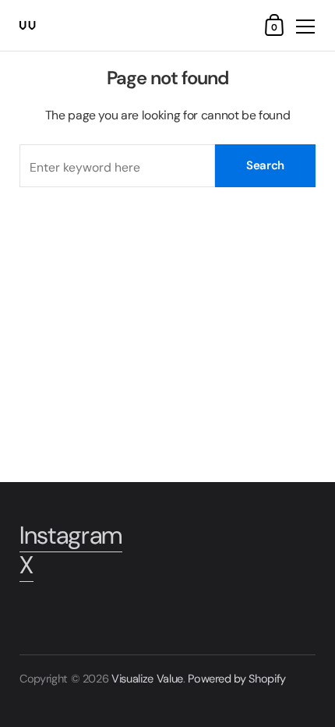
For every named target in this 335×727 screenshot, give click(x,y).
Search (265, 165)
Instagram (70, 535)
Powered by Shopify (237, 679)
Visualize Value (147, 679)
